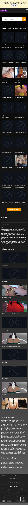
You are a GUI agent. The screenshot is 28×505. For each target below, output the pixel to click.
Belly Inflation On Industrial (8, 395)
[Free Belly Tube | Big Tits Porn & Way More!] (21, 95)
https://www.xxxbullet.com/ (7, 497)
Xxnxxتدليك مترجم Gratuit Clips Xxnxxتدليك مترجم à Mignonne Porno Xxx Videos (13, 434)
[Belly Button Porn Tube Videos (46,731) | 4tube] (8, 77)
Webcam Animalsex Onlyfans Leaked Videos (15, 449)
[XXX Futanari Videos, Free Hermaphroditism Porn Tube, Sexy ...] (21, 130)
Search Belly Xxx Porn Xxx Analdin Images (12, 467)
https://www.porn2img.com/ (21, 498)
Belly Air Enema (5, 265)
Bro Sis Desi (12, 440)
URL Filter (14, 477)
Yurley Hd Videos (13, 431)
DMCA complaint (9, 244)
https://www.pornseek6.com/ (21, 493)
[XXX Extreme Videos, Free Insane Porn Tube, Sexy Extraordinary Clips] (8, 130)
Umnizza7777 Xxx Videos (7, 451)
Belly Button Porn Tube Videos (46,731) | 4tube (13, 80)
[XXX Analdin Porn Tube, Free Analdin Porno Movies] (8, 60)
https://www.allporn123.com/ (21, 495)
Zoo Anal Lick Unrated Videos (12, 452)
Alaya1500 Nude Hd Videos (8, 425)
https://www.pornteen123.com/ (20, 494)
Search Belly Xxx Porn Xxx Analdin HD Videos (12, 463)
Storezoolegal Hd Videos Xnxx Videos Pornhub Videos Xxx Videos (13, 422)
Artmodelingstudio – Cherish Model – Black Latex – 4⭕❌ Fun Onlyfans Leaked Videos (13, 439)
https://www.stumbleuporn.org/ (21, 501)
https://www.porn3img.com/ (21, 499)
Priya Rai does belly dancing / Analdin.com (11, 115)
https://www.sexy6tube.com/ (21, 490)
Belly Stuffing (5, 411)
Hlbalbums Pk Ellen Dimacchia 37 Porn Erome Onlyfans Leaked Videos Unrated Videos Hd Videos (13, 443)
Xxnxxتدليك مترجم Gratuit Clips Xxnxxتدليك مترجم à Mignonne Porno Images (13, 432)
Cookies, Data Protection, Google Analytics (15, 3)
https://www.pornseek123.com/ (21, 492)
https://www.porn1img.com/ (21, 497)
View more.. (14, 209)
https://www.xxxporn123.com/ (7, 499)
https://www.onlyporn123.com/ (20, 496)
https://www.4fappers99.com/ (7, 490)
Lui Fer (2, 428)
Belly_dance (5, 362)
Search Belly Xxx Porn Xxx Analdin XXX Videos (13, 462)
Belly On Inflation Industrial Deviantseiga (11, 313)
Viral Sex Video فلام (22, 424)
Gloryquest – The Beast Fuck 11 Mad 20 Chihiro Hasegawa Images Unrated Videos (13, 446)
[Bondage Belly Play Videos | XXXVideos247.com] (21, 42)
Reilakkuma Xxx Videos (6, 445)
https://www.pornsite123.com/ (7, 494)
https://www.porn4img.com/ (21, 500)
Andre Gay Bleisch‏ (9, 437)
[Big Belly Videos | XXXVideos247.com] (21, 147)
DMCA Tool (19, 477)
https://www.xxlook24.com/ (7, 501)
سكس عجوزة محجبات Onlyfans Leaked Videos (13, 421)
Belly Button (5, 281)
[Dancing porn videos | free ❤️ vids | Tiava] (21, 77)
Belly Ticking (5, 330)
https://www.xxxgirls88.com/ (21, 489)
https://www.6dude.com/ (7, 492)
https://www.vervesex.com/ (7, 496)
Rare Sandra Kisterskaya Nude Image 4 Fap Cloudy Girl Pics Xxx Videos (13, 436)
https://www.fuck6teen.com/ (21, 491)
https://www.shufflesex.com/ (7, 495)
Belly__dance (5, 378)
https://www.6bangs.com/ (7, 491)
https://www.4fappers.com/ (7, 489)
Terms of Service (19, 475)
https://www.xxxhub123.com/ (7, 498)
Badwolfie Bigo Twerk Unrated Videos (10, 420)
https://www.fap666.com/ (7, 493)
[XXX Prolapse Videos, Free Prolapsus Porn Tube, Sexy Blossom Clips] (21, 112)
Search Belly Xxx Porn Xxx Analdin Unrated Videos (14, 461)
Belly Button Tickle (6, 297)
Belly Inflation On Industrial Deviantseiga (11, 346)
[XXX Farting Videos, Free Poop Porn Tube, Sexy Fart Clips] (8, 200)
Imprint (13, 475)
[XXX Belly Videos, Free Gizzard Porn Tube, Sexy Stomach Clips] (8, 42)
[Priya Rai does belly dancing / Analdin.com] (8, 112)
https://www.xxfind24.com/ (7, 500)
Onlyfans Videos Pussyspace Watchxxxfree (16, 427)
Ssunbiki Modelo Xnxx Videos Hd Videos (16, 453)
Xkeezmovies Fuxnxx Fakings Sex (9, 424)
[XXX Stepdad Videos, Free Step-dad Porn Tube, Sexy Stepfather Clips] (8, 147)
